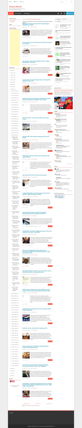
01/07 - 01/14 (14, 90)
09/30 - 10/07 (14, 335)
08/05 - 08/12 (14, 316)
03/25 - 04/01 (14, 116)
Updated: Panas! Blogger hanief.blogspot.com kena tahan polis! (65, 54)
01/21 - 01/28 (14, 95)
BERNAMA (26, 131)
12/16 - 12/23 (14, 360)
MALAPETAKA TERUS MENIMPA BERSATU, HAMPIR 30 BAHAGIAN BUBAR (63, 147)
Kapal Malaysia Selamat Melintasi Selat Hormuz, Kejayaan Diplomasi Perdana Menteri (62, 140)
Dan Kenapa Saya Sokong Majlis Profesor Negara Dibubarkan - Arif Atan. (36, 61)
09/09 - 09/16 (14, 328)
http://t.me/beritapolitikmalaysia (33, 19)
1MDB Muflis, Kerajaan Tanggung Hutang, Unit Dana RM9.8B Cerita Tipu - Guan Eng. (37, 231)
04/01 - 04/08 (14, 118)
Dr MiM (57, 169)
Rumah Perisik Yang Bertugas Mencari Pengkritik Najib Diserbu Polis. (36, 80)
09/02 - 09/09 (14, 326)
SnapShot (58, 181)
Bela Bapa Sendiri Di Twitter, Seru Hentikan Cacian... (15, 226)
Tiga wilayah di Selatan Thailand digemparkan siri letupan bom (61, 115)
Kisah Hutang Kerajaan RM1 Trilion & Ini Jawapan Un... (16, 162)
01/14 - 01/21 (14, 93)
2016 (12, 84)
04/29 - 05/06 (14, 128)
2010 (12, 70)
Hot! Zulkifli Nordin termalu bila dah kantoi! (65, 25)
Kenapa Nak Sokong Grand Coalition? (63, 90)
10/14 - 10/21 (14, 340)
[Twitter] (64, 13)
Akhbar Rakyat (59, 139)
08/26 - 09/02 (14, 323)
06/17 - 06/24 (14, 300)
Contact (16, 1)
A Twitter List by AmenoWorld (12, 21)
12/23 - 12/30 (14, 363)
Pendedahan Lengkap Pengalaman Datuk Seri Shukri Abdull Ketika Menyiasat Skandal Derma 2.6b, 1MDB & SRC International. (37, 385)
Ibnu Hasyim (58, 160)
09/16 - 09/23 (14, 330)
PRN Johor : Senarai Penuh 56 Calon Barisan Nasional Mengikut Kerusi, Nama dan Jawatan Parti (63, 170)
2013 (12, 77)
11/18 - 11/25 (14, 351)
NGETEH (57, 135)
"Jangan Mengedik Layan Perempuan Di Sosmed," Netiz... (15, 245)
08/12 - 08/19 (14, 319)
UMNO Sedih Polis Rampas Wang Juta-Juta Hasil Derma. (16, 259)
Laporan (26, 56)
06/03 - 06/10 (14, 295)
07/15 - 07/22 (14, 309)
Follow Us (70, 13)
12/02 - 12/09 (14, 356)
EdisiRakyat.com (59, 150)
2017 (12, 86)
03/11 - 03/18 (14, 111)
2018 (12, 89)
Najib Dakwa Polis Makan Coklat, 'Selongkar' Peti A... (15, 138)
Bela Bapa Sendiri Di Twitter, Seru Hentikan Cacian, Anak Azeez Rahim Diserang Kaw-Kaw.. (36, 271)
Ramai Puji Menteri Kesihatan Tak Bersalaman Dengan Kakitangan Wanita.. (35, 346)
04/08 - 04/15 (14, 121)
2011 (12, 72)
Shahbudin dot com (60, 145)
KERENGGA (58, 113)
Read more (50, 37)
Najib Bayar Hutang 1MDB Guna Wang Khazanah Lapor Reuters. (36, 156)
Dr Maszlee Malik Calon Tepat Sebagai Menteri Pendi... (16, 142)
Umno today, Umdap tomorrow (61, 175)
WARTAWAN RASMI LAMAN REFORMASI (61, 120)
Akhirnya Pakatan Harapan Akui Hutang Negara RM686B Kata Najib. (35, 24)
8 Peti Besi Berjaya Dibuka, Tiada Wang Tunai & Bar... (16, 147)
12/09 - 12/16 (14, 358)
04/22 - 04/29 (14, 125)
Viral (25, 74)
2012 (12, 75)
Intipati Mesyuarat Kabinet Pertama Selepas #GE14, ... (15, 217)
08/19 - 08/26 (14, 321)
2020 (12, 370)
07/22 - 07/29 (14, 312)
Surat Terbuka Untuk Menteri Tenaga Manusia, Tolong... (15, 202)
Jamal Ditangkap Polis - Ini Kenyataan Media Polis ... (16, 182)
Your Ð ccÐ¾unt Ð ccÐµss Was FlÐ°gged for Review (63, 179)
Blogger (15, 386)
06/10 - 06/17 (14, 298)
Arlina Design (45, 426)
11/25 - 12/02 (14, 353)
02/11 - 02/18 (14, 102)
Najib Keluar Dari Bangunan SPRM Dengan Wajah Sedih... (15, 187)
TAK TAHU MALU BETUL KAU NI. (61, 121)
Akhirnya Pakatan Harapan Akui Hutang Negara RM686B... (15, 289)
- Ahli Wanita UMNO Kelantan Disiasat (31, 226)
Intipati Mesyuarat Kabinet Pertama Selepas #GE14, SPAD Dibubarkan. (36, 309)
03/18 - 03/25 (14, 114)
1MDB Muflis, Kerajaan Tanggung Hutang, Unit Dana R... (16, 236)
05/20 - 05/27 (14, 135)
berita (26, 93)
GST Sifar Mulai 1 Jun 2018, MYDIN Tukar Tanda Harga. (15, 264)
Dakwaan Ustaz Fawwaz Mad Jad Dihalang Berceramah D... (15, 152)
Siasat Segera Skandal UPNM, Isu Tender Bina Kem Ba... (15, 173)
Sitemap (22, 1)
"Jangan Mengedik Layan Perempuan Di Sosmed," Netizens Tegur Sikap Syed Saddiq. (36, 193)
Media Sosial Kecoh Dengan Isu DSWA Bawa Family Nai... (15, 268)
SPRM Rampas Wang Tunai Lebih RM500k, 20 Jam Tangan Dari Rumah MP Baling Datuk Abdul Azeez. (36, 290)
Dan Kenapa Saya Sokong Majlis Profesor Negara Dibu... (15, 278)
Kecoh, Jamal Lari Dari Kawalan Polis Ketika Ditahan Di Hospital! (37, 43)
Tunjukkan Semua (69, 163)
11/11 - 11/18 (14, 349)
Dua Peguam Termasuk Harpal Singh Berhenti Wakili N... (16, 192)
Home (11, 1)
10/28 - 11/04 (14, 344)
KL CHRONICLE (59, 188)
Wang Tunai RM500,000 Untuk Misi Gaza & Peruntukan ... (16, 231)
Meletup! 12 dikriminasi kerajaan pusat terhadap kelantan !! (65, 67)
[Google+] (61, 13)
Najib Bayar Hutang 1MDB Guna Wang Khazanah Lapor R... (16, 254)
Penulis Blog (26, 13)
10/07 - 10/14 (14, 337)
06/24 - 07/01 (14, 302)
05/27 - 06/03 (14, 293)
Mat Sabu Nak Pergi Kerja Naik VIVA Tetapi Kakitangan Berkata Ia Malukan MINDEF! (34, 213)
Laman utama (37, 403)
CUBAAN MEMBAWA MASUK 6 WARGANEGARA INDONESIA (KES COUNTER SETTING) (63, 156)
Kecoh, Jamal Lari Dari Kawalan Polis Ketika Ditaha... (16, 283)
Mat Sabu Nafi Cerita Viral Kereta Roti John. (15, 250)
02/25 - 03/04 (14, 107)
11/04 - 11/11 (14, 347)
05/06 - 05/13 (14, 130)
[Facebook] (58, 13)
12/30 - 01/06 (14, 365)
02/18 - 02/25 (14, 104)
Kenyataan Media (28, 37)
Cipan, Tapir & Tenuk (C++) (61, 129)
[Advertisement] (15, 48)
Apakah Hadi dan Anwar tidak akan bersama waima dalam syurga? (62, 126)
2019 (12, 368)
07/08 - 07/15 (14, 307)
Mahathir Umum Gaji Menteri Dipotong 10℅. (15, 212)
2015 (12, 82)
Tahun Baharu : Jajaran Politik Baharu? (62, 188)
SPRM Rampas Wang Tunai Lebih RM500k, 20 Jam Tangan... (16, 222)
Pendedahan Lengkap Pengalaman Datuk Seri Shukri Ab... (16, 197)
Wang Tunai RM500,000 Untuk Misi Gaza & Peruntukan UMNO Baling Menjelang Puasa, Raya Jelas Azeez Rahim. (36, 252)
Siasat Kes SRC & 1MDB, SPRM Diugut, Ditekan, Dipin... (16, 177)
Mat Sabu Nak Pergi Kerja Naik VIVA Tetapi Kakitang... (15, 240)
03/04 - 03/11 (14, 109)
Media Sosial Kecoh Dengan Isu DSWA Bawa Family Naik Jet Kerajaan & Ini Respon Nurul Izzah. (36, 99)
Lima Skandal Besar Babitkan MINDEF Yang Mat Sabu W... (15, 158)
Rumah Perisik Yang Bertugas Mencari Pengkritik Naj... (15, 273)
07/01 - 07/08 (14, 305)
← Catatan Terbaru (25, 403)
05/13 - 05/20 (14, 132)
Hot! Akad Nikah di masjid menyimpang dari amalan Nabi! (65, 61)
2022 (12, 375)
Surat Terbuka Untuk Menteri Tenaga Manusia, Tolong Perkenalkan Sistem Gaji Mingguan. (35, 365)
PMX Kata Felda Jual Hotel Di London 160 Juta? (63, 131)
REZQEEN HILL (58, 177)
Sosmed (26, 360)
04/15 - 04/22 (14, 123)
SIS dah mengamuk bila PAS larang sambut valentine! (65, 37)
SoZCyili (57, 154)
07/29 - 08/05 (14, 314)
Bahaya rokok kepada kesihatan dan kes (62, 151)
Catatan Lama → (49, 403)
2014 (12, 79)
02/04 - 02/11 (14, 100)
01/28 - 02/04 (14, 97)
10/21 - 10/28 (14, 342)
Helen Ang (58, 174)
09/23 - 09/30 (14, 333)
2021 (12, 373)
